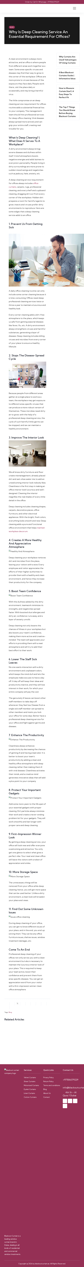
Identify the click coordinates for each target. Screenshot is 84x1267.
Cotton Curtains (30, 1097)
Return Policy (48, 1081)
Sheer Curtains (29, 1081)
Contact (46, 1097)
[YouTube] (65, 1106)
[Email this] (7, 1003)
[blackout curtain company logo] (12, 1151)
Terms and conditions (51, 1085)
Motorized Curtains (31, 1085)
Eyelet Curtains (30, 1089)
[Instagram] (70, 1101)
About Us (47, 1093)
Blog (10, 1012)
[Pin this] (28, 1003)
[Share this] (12, 1003)
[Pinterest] (75, 1101)
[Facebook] (65, 1101)
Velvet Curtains (30, 1077)
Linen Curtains (29, 1093)
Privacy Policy (48, 1077)
